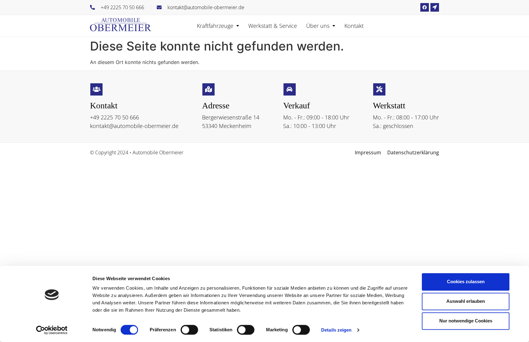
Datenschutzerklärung (413, 152)
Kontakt (354, 25)
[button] (218, 25)
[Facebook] (424, 7)
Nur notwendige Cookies (465, 320)
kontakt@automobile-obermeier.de (134, 126)
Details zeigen (336, 330)
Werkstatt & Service (272, 25)
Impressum (368, 152)
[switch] (189, 330)
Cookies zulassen (466, 281)
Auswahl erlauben (465, 301)
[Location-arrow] (434, 7)
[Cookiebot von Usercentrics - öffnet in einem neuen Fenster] (52, 330)
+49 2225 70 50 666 (114, 117)
